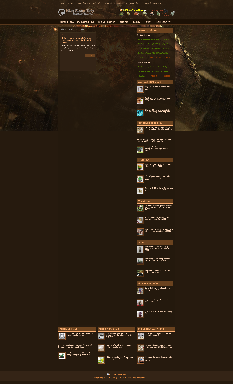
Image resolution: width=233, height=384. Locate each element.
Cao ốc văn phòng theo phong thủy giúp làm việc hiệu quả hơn (158, 128)
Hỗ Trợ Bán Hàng (132, 3)
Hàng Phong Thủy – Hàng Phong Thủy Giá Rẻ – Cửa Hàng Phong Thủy (119, 378)
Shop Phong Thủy (67, 22)
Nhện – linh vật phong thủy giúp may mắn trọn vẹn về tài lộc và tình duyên (77, 40)
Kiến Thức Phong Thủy (107, 22)
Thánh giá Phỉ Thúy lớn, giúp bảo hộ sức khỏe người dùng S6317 (159, 230)
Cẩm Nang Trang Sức (85, 22)
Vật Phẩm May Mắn (163, 22)
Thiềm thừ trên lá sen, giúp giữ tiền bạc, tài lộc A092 (158, 165)
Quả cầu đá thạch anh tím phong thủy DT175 (158, 312)
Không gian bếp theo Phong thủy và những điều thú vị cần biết (120, 358)
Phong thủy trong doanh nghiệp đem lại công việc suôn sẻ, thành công (159, 358)
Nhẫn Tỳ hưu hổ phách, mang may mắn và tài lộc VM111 (157, 218)
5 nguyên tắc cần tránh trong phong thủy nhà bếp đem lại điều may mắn (119, 335)
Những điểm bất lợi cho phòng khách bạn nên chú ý (119, 346)
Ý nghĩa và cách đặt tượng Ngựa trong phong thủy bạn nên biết (80, 354)
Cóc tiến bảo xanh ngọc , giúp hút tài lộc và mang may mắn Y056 (157, 178)
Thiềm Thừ (124, 22)
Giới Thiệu (97, 3)
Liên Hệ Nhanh (84, 3)
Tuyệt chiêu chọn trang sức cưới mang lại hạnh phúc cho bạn (158, 99)
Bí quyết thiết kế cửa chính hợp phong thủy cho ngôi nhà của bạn (158, 148)
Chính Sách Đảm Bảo (113, 3)
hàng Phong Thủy (67, 3)
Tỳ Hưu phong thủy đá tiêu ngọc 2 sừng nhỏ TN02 (158, 271)
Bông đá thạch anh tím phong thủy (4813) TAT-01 (157, 289)
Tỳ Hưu (149, 22)
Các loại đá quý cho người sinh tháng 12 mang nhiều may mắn (158, 111)
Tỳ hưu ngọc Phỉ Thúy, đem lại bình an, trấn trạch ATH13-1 (157, 259)
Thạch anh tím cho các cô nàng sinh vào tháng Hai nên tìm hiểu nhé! (158, 88)
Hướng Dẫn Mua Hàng (152, 3)
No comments (66, 35)
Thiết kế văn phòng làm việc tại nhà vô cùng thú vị (158, 334)
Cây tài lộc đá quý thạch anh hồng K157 (157, 300)
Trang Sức (138, 22)
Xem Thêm (89, 55)
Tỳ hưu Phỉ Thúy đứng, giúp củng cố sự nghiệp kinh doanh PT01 (158, 248)
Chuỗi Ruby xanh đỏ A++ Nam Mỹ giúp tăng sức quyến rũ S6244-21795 (158, 207)
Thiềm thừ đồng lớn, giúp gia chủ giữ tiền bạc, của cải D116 (159, 189)
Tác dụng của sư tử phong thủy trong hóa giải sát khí (80, 334)
